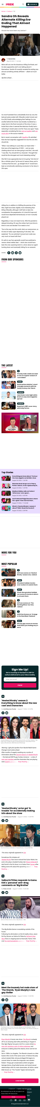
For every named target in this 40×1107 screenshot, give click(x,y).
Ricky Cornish (7, 889)
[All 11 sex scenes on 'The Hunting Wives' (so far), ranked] (8, 603)
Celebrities (20, 392)
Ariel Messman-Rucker (9, 709)
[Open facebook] (11, 1099)
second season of (22, 755)
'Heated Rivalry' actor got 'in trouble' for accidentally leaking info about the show (18, 811)
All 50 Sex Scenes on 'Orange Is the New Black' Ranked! (27, 615)
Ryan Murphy (5, 1039)
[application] (20, 423)
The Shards (26, 1039)
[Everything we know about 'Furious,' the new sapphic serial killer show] (6, 478)
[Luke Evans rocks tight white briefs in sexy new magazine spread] (8, 395)
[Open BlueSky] (15, 1099)
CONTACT (12, 1089)
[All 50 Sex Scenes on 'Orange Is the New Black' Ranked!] (8, 614)
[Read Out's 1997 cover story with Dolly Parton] (8, 406)
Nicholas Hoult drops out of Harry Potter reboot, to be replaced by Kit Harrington (25, 485)
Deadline (25, 137)
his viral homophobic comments (15, 941)
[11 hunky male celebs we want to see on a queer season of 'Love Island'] (8, 374)
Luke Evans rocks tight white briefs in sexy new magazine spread (27, 397)
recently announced (11, 762)
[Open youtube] (28, 1099)
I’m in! (20, 685)
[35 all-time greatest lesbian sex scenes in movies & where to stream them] (8, 593)
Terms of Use (14, 1093)
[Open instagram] (24, 1099)
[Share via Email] (12, 252)
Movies (19, 580)
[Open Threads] (20, 1099)
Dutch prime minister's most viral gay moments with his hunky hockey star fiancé (27, 386)
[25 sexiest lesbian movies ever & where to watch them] (8, 582)
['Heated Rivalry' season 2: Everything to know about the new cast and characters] (20, 727)
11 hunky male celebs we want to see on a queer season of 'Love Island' (27, 375)
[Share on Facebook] (8, 252)
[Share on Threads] (16, 252)
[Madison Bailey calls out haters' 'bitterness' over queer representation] (6, 493)
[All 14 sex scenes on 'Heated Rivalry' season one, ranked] (8, 572)
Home (3, 11)
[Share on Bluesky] (20, 252)
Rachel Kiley (11, 58)
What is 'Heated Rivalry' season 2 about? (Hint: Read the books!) (24, 507)
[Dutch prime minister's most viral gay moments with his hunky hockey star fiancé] (8, 385)
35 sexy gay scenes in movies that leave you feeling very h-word (27, 625)
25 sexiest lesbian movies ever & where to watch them (27, 584)
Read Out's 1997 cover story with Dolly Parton (27, 407)
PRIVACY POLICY (27, 1092)
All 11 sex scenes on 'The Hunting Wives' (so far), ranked (25, 605)
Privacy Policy (4, 1093)
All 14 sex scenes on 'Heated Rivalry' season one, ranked (27, 574)
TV (14, 11)
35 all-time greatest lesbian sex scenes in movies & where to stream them (27, 594)
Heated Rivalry (33, 755)
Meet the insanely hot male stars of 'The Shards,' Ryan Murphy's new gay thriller (19, 990)
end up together (27, 131)
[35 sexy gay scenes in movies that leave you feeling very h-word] (8, 624)
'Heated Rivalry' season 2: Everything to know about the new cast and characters (19, 703)
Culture (9, 11)
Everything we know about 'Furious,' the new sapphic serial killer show (25, 477)
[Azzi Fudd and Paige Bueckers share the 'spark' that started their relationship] (6, 501)
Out (24, 852)
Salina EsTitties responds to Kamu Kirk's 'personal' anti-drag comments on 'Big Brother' (19, 883)
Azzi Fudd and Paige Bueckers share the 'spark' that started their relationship (25, 500)
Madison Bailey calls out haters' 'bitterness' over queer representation (23, 493)
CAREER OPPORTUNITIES (24, 1089)
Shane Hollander (31, 862)
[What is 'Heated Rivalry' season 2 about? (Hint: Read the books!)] (6, 508)
